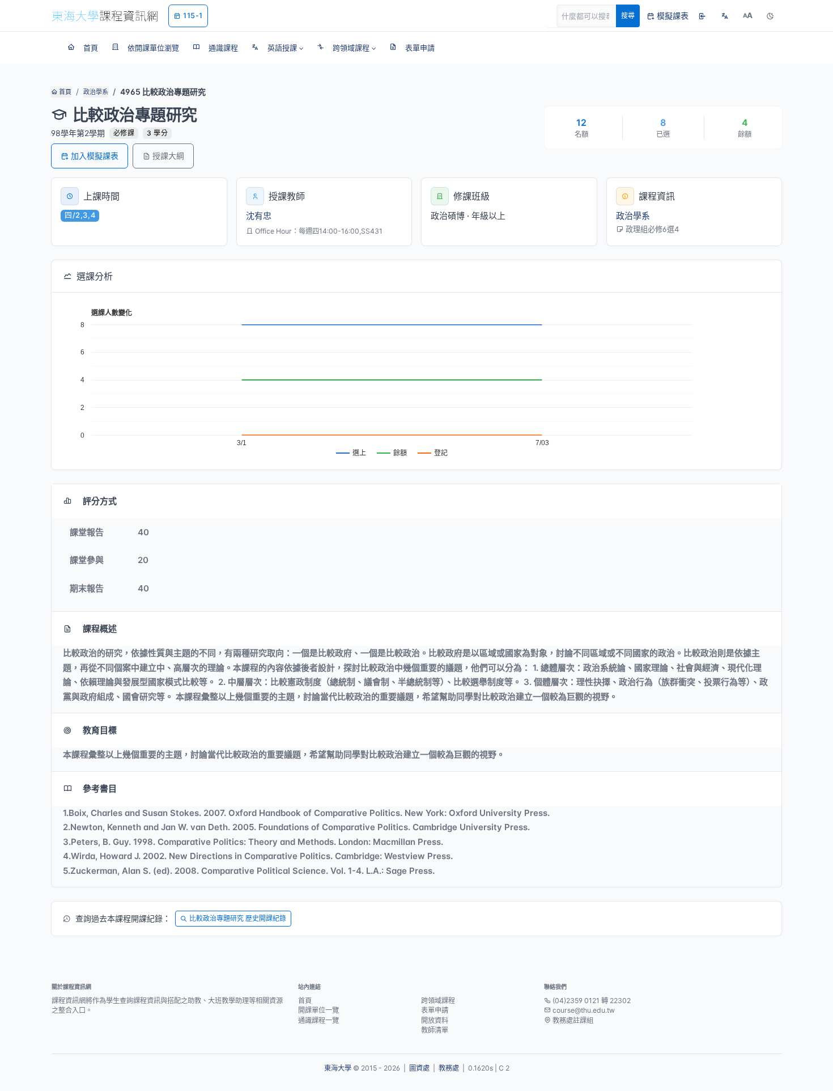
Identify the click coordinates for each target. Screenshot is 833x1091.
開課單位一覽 (318, 1010)
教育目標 (100, 730)
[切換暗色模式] (770, 16)
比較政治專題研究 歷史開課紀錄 (237, 918)
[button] (277, 47)
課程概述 (100, 628)
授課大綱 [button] (168, 155)
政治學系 (95, 92)
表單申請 (434, 1010)
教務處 (449, 1068)
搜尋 (628, 15)
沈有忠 (258, 215)
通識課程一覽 (318, 1020)
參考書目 (100, 788)
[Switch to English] (724, 16)
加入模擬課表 (94, 155)
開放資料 (434, 1020)
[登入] (702, 16)
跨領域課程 (438, 1000)
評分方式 (100, 501)
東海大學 (337, 1068)
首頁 (64, 92)
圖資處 (419, 1068)
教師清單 (434, 1030)
